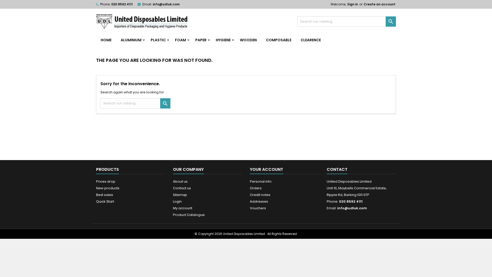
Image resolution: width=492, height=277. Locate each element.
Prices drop (105, 181)
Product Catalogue (189, 214)
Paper (201, 40)
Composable (278, 40)
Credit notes (260, 194)
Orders (256, 188)
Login (177, 201)
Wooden (248, 40)
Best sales (104, 194)
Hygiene (223, 40)
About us (180, 181)
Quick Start (105, 201)
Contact (337, 169)
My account (182, 208)
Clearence (311, 40)
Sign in (352, 4)
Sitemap (180, 194)
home (106, 40)
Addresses (259, 201)
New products (107, 188)
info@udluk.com (166, 4)
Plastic (158, 40)
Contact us (182, 188)
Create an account (379, 4)
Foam (180, 40)
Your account (266, 169)
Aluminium (131, 40)
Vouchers (258, 208)
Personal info (261, 181)
